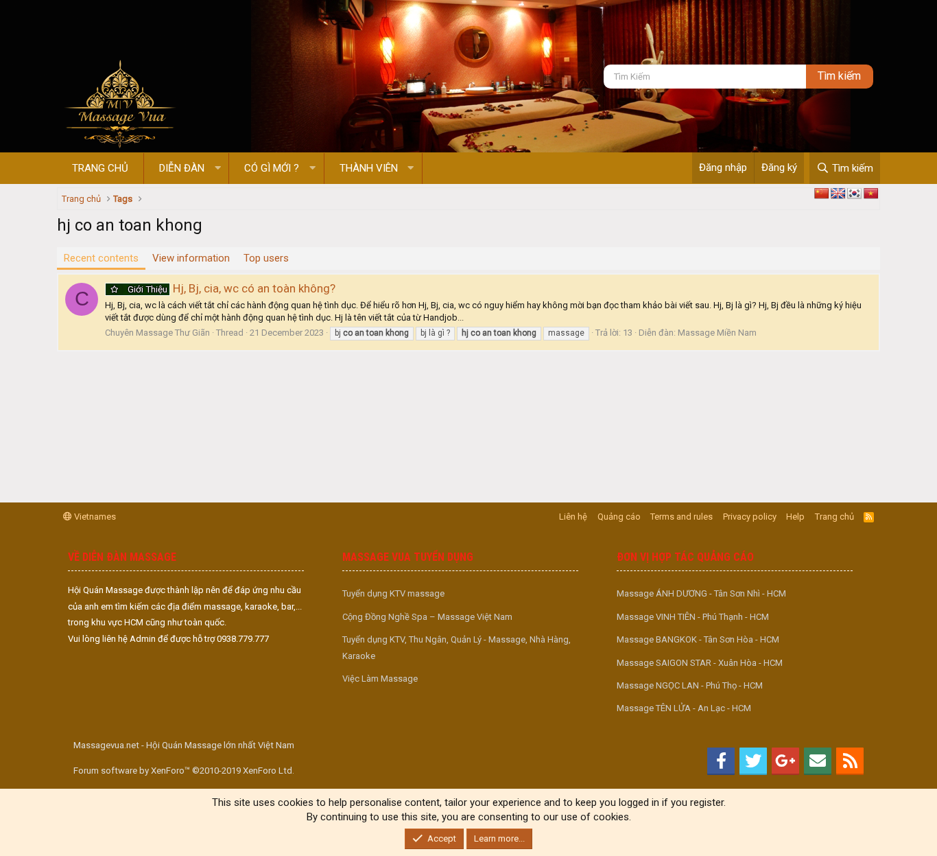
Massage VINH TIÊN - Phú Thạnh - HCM (693, 617)
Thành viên (369, 168)
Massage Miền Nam (717, 332)
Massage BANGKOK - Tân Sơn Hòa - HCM (698, 639)
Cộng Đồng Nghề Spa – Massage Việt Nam (427, 617)
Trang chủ (100, 168)
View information (191, 258)
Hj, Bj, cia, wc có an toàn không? (231, 288)
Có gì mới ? (271, 168)
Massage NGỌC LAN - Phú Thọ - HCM (690, 685)
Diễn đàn (181, 168)
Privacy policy (749, 516)
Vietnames (94, 516)
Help (795, 516)
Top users (266, 258)
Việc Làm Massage (380, 678)
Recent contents (101, 258)
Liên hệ (573, 516)
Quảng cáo (619, 516)
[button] (217, 168)
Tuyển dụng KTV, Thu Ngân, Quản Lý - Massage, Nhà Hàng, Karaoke (456, 647)
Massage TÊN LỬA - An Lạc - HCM (684, 708)
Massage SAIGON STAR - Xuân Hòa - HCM (700, 663)
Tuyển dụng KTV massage (393, 593)
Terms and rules (681, 516)
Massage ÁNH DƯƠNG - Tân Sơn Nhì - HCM (701, 593)
